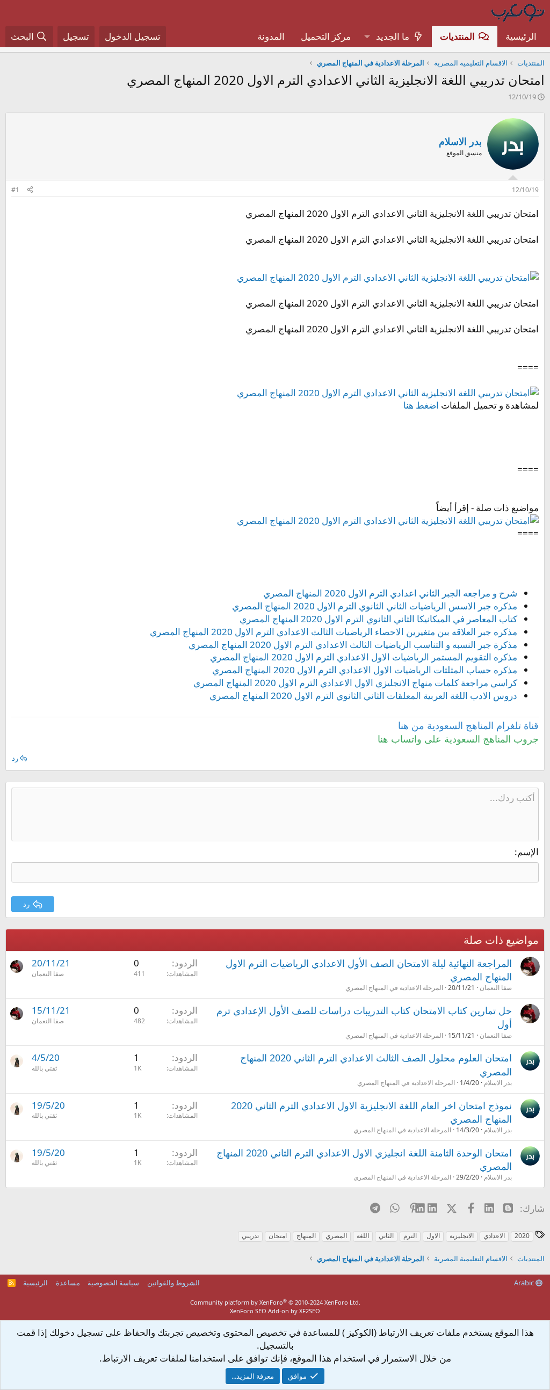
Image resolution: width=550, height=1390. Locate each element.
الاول (433, 1235)
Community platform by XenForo (275, 1302)
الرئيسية (521, 36)
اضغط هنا (421, 405)
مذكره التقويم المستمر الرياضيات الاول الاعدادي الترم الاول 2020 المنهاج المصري (363, 657)
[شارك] (30, 190)
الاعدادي (494, 1235)
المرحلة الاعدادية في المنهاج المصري (394, 987)
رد (15, 758)
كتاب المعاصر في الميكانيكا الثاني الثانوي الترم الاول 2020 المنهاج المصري (378, 619)
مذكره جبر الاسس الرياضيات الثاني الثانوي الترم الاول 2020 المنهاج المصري (374, 606)
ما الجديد (392, 36)
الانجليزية (462, 1235)
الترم (410, 1235)
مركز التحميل (326, 36)
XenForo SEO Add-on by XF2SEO (275, 1311)
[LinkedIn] (433, 1208)
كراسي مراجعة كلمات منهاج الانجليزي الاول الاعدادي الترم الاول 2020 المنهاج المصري (355, 682)
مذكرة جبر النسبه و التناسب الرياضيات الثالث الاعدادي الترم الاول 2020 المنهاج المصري (353, 644)
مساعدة (68, 1282)
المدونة (271, 36)
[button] (367, 36)
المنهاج (306, 1235)
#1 (15, 189)
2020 (522, 1235)
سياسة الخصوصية (113, 1282)
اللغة (363, 1235)
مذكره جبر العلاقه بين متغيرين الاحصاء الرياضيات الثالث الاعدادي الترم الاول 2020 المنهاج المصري (333, 631)
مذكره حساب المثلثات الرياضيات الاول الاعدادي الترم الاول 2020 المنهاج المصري (364, 670)
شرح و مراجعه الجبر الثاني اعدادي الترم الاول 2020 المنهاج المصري (390, 593)
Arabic (524, 1282)
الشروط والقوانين (173, 1282)
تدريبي (250, 1235)
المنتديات (457, 36)
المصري (336, 1235)
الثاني (386, 1235)
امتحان (278, 1235)
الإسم (528, 852)
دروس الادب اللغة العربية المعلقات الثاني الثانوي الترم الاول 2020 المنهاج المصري (363, 695)
